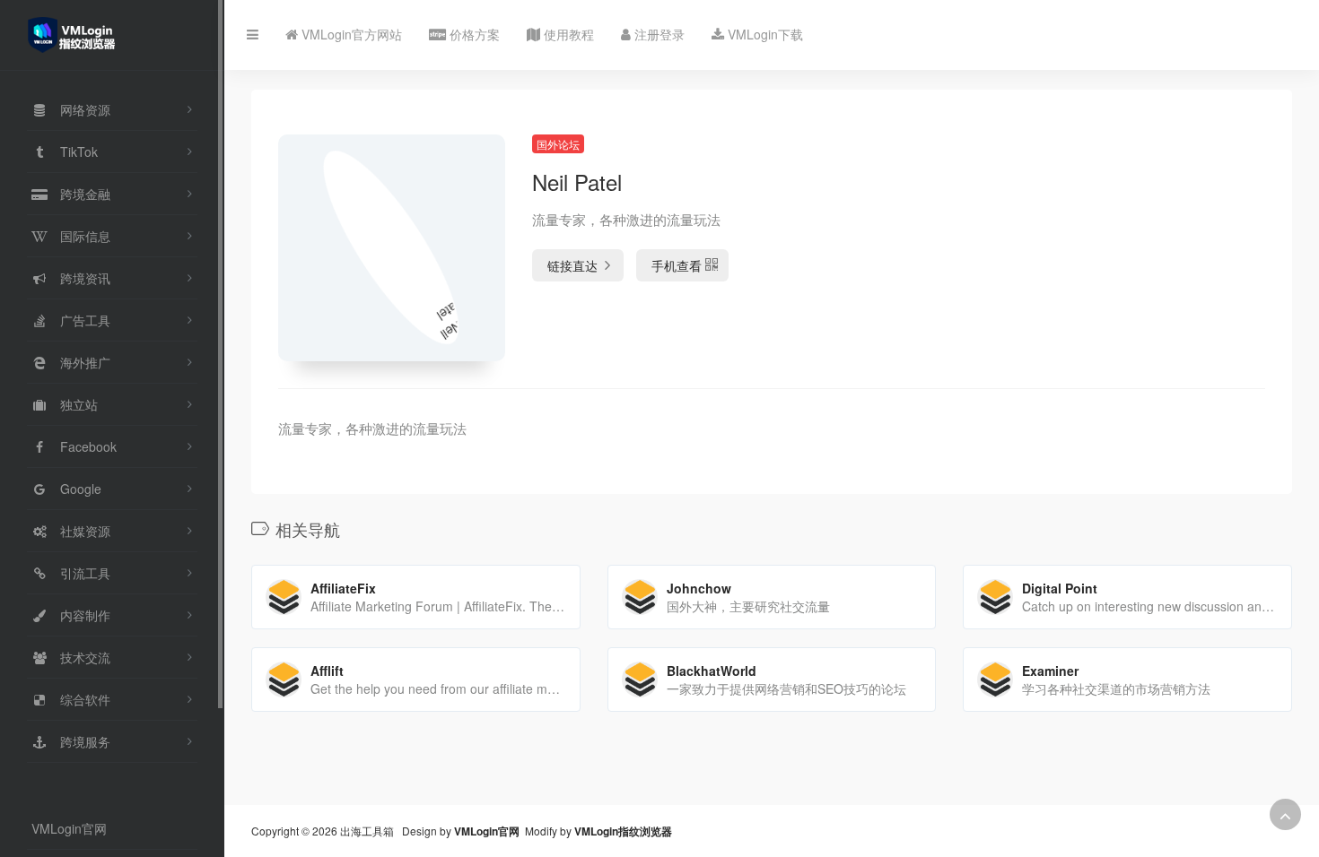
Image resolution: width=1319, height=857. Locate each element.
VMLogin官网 (69, 828)
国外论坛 (558, 143)
